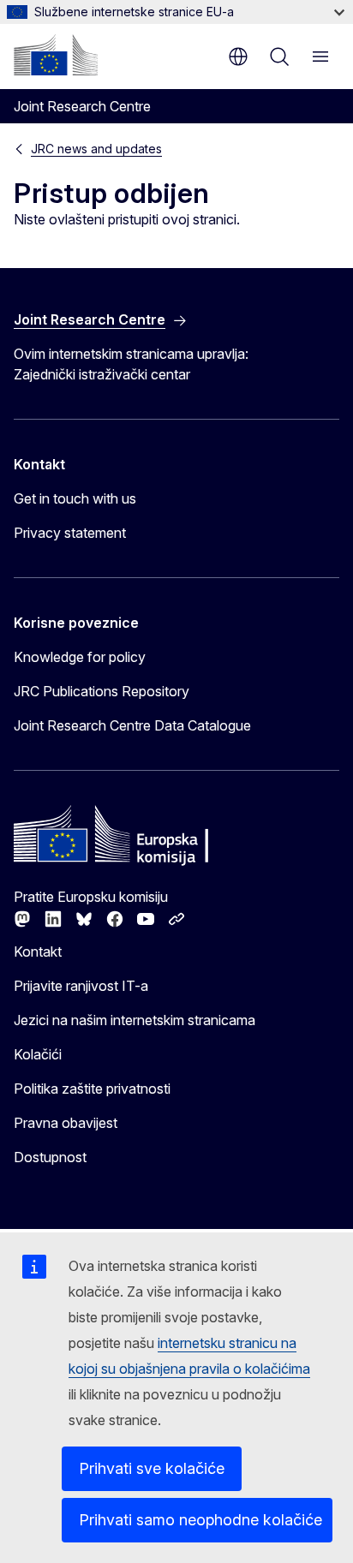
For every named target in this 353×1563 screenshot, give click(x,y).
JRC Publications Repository (101, 691)
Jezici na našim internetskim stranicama (134, 1020)
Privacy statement (70, 532)
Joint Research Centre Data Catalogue (132, 725)
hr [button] (238, 56)
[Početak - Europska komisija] (56, 54)
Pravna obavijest (65, 1122)
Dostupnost (50, 1157)
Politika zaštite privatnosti (92, 1088)
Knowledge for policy (80, 656)
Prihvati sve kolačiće (151, 1468)
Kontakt (38, 951)
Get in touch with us (75, 498)
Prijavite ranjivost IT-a (81, 985)
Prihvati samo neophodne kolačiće (200, 1520)
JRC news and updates (96, 148)
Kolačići (38, 1054)
